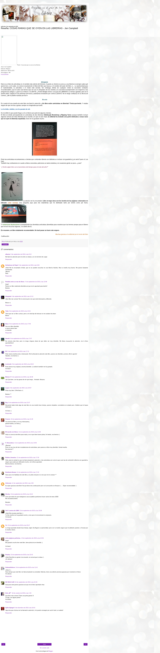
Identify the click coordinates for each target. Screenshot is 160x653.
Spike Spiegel (9, 607)
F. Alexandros (9, 443)
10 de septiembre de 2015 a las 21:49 (22, 419)
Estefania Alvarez (10, 472)
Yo (6, 525)
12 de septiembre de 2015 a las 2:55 (23, 483)
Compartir (5, 244)
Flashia (7, 554)
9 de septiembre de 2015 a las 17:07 (21, 338)
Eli (6, 351)
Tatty (7, 311)
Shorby (7, 494)
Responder (8, 259)
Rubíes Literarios (10, 457)
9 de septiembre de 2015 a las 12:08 (36, 281)
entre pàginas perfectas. (13, 538)
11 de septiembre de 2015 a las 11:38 (30, 432)
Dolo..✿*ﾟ (8, 593)
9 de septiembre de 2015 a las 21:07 (19, 402)
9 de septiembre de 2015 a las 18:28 (22, 377)
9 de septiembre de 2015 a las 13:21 (20, 311)
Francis (7, 419)
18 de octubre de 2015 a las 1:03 (21, 593)
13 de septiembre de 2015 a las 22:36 (32, 538)
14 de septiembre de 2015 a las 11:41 (26, 567)
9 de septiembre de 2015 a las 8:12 (21, 254)
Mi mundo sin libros (11, 432)
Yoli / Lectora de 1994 (12, 510)
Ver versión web (44, 648)
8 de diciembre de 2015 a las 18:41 (25, 607)
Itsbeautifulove (10, 567)
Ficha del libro (4, 74)
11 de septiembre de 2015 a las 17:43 (28, 472)
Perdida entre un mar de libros (15, 281)
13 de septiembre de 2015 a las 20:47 (19, 525)
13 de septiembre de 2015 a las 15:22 (21, 494)
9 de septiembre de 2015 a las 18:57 (20, 388)
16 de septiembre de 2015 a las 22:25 (26, 582)
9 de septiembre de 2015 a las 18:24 (23, 364)
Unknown (8, 483)
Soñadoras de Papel (11, 265)
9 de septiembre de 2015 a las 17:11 (18, 351)
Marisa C (8, 377)
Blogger (50, 651)
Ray (6, 402)
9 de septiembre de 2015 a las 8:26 (29, 265)
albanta (7, 254)
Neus (7, 324)
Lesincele (8, 364)
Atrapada (8, 296)
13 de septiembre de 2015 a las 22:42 (22, 554)
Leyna (7, 388)
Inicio (44, 644)
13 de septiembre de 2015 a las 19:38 (30, 510)
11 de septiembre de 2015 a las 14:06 (25, 443)
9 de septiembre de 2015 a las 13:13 (22, 296)
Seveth (7, 338)
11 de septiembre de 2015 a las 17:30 (28, 457)
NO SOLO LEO (9, 582)
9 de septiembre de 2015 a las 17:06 (20, 324)
